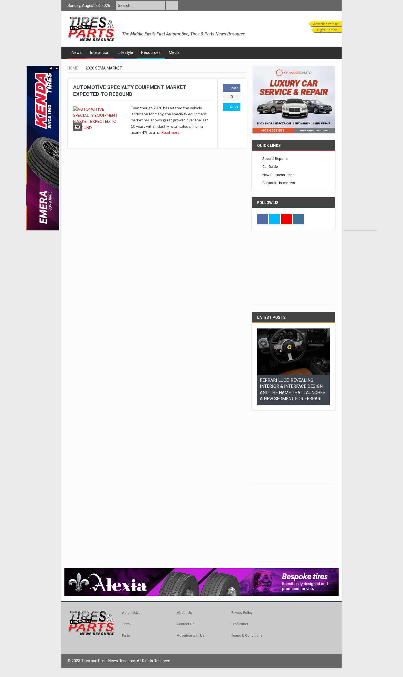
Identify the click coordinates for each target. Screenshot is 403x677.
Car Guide (270, 167)
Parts (126, 629)
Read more (170, 132)
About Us (184, 606)
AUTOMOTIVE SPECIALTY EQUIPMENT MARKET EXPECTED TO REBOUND (129, 90)
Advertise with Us (191, 629)
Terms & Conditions (246, 629)
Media (174, 52)
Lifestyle (125, 52)
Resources (151, 52)
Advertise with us (326, 24)
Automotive (131, 606)
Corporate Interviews (278, 183)
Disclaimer (239, 617)
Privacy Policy (241, 606)
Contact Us (185, 617)
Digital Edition (327, 30)
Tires (126, 617)
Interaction (99, 52)
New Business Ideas (278, 175)
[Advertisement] (360, 148)
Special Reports (275, 159)
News (77, 52)
